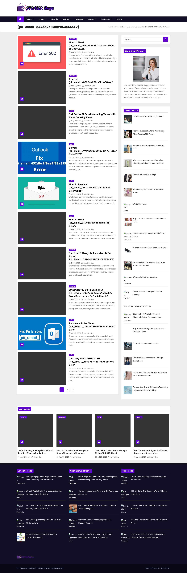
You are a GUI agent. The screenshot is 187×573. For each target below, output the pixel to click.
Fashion (29, 19)
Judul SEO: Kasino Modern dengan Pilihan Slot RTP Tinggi (111, 451)
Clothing (66, 19)
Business (72, 39)
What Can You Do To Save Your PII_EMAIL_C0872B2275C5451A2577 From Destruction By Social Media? (90, 293)
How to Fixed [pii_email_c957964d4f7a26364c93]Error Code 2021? (92, 45)
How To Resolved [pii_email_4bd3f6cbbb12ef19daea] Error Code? (89, 187)
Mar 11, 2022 (76, 52)
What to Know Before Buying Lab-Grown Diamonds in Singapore (72, 451)
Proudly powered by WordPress (28, 568)
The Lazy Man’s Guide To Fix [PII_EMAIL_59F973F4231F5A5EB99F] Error (91, 361)
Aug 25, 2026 (25, 457)
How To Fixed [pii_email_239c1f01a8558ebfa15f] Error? (89, 222)
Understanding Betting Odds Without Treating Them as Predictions (35, 451)
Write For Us (165, 568)
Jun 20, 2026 (141, 457)
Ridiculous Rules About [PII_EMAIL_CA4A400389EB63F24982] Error (92, 326)
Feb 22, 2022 (76, 86)
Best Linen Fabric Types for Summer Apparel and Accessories (151, 451)
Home (110, 27)
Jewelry (42, 19)
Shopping (79, 19)
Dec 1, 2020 (76, 263)
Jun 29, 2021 (76, 158)
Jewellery (62, 417)
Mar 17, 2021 (76, 229)
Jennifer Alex (88, 52)
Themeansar (58, 568)
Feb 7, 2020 (76, 300)
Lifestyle (54, 19)
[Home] (20, 19)
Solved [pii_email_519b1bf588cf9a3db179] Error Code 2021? (93, 151)
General (91, 19)
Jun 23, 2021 (76, 194)
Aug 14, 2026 (64, 457)
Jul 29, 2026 (102, 457)
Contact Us (106, 19)
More (71, 111)
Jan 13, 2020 (76, 333)
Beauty (119, 19)
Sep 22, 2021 (76, 121)
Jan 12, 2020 (76, 368)
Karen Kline (37, 457)
